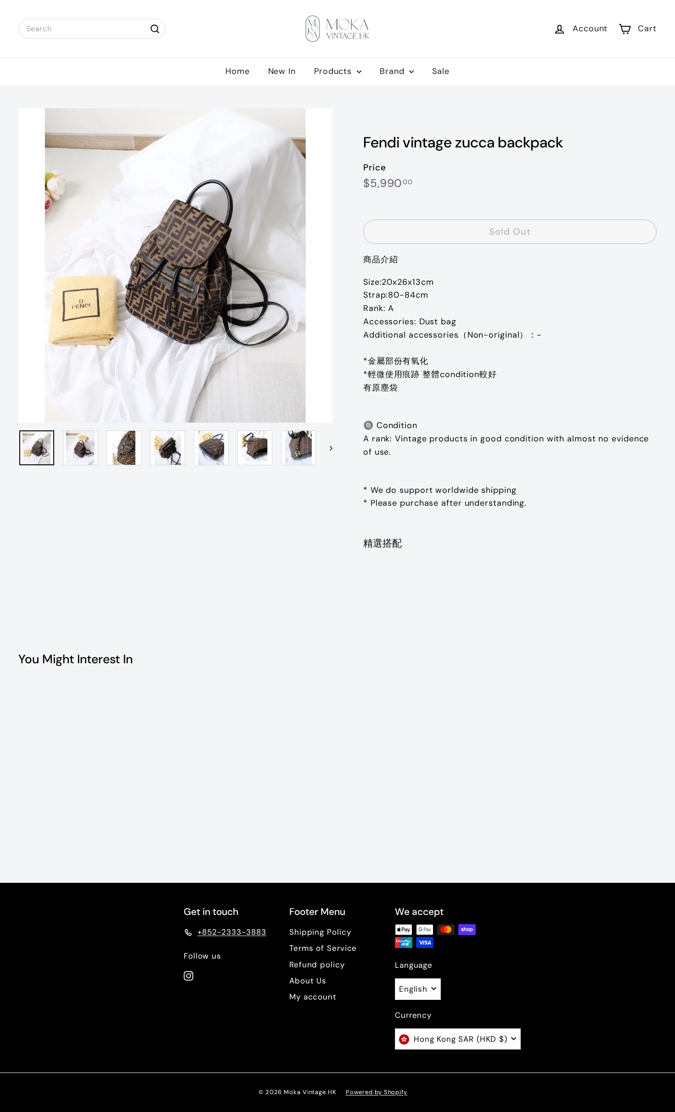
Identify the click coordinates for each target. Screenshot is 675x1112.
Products (334, 71)
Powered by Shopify (376, 1092)
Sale (441, 71)
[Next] (326, 447)
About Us (307, 981)
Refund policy (317, 965)
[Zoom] (175, 265)
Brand (393, 71)
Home (237, 71)
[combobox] (91, 29)
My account (313, 997)
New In (282, 71)
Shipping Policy (320, 932)
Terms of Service (323, 948)
